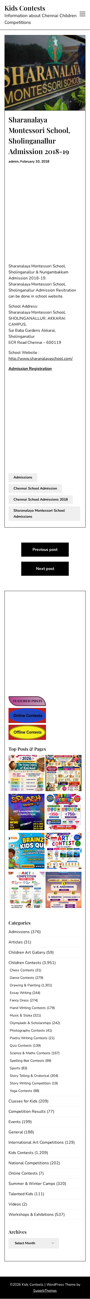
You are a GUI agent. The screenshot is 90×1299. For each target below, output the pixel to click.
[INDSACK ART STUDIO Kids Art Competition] (64, 852)
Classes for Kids (23, 1101)
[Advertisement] (45, 214)
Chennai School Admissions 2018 (41, 499)
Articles (15, 942)
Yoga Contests (21, 1090)
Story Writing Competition (30, 1083)
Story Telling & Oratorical (29, 1075)
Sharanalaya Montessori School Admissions (39, 513)
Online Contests (23, 1173)
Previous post (45, 549)
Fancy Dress (19, 1000)
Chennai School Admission (35, 488)
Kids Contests (24, 8)
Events (14, 1122)
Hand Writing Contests (28, 1007)
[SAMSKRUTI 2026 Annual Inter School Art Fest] (26, 774)
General (15, 1132)
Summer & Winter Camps (31, 1183)
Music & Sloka (21, 1015)
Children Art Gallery (26, 952)
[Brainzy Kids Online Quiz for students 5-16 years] (26, 852)
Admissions (23, 477)
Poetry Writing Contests (29, 1038)
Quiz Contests (21, 1045)
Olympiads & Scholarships (30, 1023)
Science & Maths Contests (30, 1053)
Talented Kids (20, 1194)
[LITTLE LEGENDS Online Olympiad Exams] (64, 813)
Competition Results (27, 1111)
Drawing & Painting (25, 985)
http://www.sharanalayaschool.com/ (40, 358)
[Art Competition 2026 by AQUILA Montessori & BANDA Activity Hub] (26, 891)
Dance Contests (22, 977)
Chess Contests (22, 970)
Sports (15, 1068)
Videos (14, 1204)
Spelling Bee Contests (27, 1060)
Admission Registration (30, 368)
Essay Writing (20, 992)
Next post (45, 568)
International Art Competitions (36, 1142)
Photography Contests (27, 1030)
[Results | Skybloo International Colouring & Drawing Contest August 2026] (64, 891)
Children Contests (24, 963)
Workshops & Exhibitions (31, 1214)
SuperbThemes (45, 1290)
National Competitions (28, 1163)
